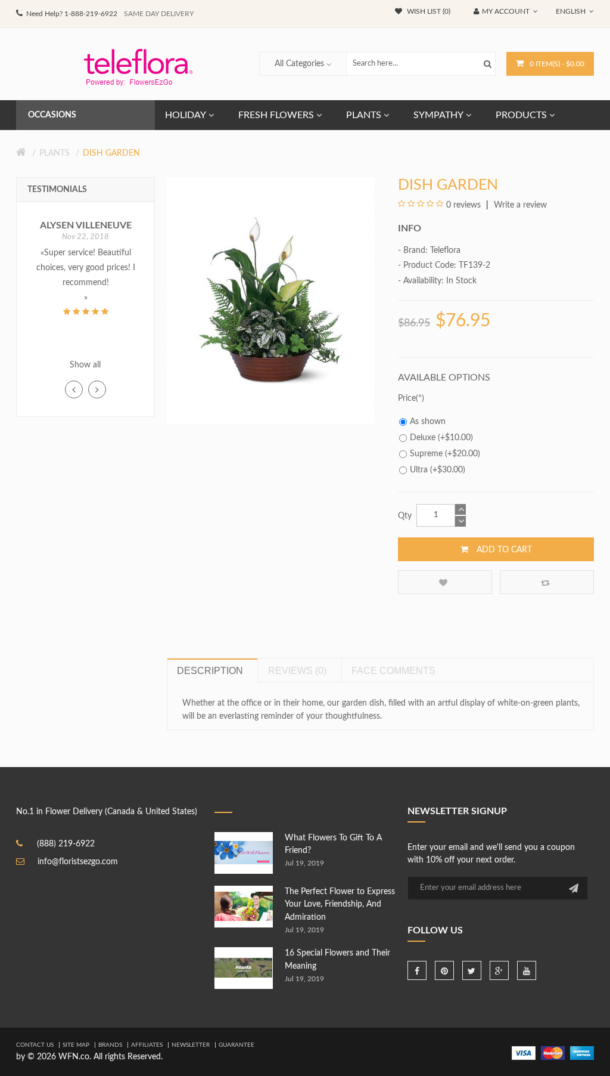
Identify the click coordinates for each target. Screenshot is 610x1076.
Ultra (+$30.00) (437, 470)
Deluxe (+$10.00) (441, 438)
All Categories (299, 64)
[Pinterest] (444, 970)
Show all (85, 365)
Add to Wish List (445, 582)
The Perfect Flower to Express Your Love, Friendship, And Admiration (340, 905)
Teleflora (445, 250)
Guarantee (236, 1045)
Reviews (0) (297, 671)
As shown (428, 422)
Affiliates (147, 1045)
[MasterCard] (553, 1053)
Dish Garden (111, 153)
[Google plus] (499, 970)
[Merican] (582, 1053)
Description (210, 671)
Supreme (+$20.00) (445, 454)
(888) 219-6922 (66, 844)
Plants (54, 153)
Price (407, 398)
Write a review (519, 205)
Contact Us (35, 1045)
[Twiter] (471, 970)
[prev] (74, 389)
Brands (110, 1045)
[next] (97, 389)
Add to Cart (503, 550)
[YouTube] (526, 970)
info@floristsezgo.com (78, 862)
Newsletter (191, 1045)
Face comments (393, 671)
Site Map (76, 1045)
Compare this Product (547, 582)
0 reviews (463, 205)
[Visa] (524, 1053)
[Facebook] (417, 970)
